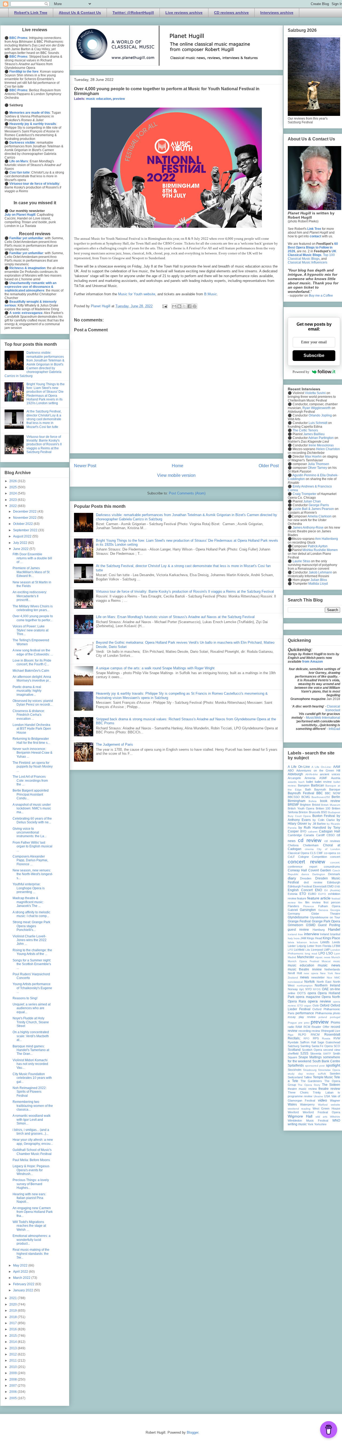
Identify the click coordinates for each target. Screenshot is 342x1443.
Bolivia (313, 801)
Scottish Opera (312, 1049)
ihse (300, 934)
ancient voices (330, 774)
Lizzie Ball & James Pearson (313, 509)
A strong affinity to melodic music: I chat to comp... (31, 914)
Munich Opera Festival (303, 961)
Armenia (310, 778)
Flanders (293, 906)
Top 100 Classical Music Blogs (311, 257)
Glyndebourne (298, 917)
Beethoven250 (321, 797)
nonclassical (295, 981)
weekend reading (299, 1108)
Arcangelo (294, 778)
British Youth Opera (301, 808)
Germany (294, 913)
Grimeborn (295, 925)
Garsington (308, 910)
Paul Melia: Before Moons (31, 1160)
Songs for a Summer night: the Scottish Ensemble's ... (32, 964)
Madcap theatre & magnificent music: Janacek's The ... (28, 902)
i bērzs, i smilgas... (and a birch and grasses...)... (31, 1131)
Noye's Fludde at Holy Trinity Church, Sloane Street (31, 1022)
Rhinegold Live (330, 1030)
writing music (297, 1124)
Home (177, 465)
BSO (324, 812)
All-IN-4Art (311, 774)
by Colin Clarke (324, 819)
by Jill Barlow (316, 823)
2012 (13, 1354)
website (335, 1104)
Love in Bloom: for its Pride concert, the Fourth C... (32, 662)
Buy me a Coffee (321, 295)
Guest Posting (329, 925)
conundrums (332, 866)
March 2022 (22, 1278)
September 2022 (25, 530)
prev (306, 1022)
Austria (335, 778)
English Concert (300, 890)
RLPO (302, 1034)
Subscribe (314, 355)
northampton (305, 985)
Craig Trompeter (304, 494)
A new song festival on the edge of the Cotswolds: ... (33, 652)
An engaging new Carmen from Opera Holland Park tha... (33, 1212)
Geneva (323, 910)
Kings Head (314, 938)
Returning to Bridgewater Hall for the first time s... (31, 740)
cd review (309, 840)
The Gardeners (311, 1081)
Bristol (316, 804)
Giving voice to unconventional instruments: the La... (29, 832)
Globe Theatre (325, 913)
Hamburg (319, 929)
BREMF (293, 805)
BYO (303, 831)
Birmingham (296, 801)
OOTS (301, 993)
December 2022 (25, 511)
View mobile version (176, 475)
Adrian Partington (321, 438)
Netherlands (332, 969)
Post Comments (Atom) (187, 493)
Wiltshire (335, 1116)
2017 (13, 1323)
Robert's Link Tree (30, 12)
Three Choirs (298, 1092)
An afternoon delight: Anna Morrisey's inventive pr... (32, 678)
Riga (290, 1034)
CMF (320, 853)
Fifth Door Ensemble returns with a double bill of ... (32, 558)
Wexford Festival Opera (321, 1112)
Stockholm (294, 1069)
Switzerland (295, 1077)
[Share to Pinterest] (194, 306)
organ (307, 1005)
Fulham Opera (329, 906)
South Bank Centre (326, 1061)
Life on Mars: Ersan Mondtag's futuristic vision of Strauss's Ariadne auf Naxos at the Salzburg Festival (175, 617)
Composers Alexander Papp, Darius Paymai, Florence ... (30, 860)
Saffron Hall (308, 1042)
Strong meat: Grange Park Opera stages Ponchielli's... (31, 926)
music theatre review (305, 969)
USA (327, 1096)
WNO (336, 1120)
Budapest (334, 812)
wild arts (321, 1116)
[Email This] (174, 306)
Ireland (324, 934)
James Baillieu (314, 434)
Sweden (335, 1073)
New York (326, 973)
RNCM (315, 1034)
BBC (319, 793)
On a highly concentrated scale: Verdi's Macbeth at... (31, 1036)
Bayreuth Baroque (327, 789)
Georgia (335, 910)
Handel (334, 929)
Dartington (318, 874)
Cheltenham (310, 845)
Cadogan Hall (329, 831)
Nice (329, 977)
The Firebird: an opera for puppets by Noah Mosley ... (33, 766)
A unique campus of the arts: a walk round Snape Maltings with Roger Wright (155, 668)
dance (305, 874)
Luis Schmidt (318, 423)
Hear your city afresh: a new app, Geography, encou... (33, 1141)
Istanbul (335, 934)
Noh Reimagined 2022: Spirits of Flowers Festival (29, 1092)
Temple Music (323, 1077)
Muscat (326, 961)
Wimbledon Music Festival (308, 1120)
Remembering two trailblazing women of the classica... (33, 1105)
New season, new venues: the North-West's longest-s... (33, 874)
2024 (13, 493)
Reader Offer (320, 1026)
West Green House (326, 1108)
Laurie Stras (301, 561)
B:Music (210, 294)
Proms (335, 1022)
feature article (319, 898)
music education (98, 99)
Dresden (305, 878)
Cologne (303, 856)
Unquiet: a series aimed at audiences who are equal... (31, 1008)
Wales (292, 1104)
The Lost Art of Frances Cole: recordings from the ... (30, 780)
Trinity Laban (323, 1092)
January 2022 (23, 1290)
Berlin (336, 797)
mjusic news (322, 957)
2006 (13, 1392)
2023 (13, 500)
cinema (309, 849)
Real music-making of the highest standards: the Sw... (31, 1253)
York (310, 1124)
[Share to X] (184, 306)
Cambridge (295, 835)
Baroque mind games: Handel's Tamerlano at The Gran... (31, 1050)
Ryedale (293, 1042)
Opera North (331, 997)
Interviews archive (276, 12)
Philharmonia (323, 1013)
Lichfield (299, 949)
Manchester (305, 957)
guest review (298, 929)
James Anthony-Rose (308, 527)
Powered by (301, 372)
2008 (13, 1379)
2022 (13, 506)
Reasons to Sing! (25, 998)
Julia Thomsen (318, 464)
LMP (327, 949)
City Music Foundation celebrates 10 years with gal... (32, 1078)
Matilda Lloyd (318, 583)
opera (312, 993)
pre (300, 1022)
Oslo (316, 1005)
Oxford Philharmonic (326, 1009)
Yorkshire (320, 1124)
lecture (314, 942)
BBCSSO (294, 797)
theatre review (329, 1089)
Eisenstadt (320, 886)
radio (291, 1026)
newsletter (318, 977)
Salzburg (293, 1046)
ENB (337, 886)
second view (331, 1049)
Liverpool (317, 949)
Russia (326, 1038)
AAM (336, 767)
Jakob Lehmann (320, 572)
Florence (308, 906)
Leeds (324, 942)
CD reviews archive (231, 12)
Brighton (305, 804)
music (336, 961)
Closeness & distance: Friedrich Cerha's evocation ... (29, 715)
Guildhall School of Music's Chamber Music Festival (32, 1151)
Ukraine (318, 1096)
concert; (335, 862)
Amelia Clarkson (320, 516)
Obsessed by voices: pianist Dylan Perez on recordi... (33, 702)
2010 (13, 1367)
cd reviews (332, 841)
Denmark (334, 874)
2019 (13, 1310)
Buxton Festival (323, 816)
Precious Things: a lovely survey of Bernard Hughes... (31, 1184)
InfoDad (334, 729)
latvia (291, 942)
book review (330, 801)
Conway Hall (297, 870)
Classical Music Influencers (307, 262)
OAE (325, 989)
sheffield (293, 1053)
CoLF (291, 856)
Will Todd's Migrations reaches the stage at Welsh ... (29, 1226)
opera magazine (308, 997)
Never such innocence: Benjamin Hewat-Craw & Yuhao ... (32, 752)
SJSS (304, 1053)
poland (322, 1017)
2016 (13, 1329)
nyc (301, 989)
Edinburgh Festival (300, 886)
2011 (13, 1360)
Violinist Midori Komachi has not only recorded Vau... (30, 1064)
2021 (13, 1298)
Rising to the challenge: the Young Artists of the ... (32, 952)
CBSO (331, 835)
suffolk (322, 1073)
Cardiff (320, 835)
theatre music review (302, 1088)
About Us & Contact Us (80, 12)
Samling (305, 1046)
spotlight (333, 1065)
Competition (319, 856)
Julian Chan (312, 501)
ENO (318, 890)
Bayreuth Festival (301, 793)
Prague (292, 1022)
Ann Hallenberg (326, 539)
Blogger (192, 1432)
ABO (291, 770)
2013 (13, 1348)
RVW (336, 1038)
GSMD (311, 925)
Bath (308, 789)
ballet (309, 781)
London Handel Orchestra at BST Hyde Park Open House (32, 728)
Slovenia (315, 1053)
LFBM (336, 945)
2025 (13, 487)
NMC (337, 977)
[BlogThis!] (179, 306)
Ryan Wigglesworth (316, 408)
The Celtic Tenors (305, 430)
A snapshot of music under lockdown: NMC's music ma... (32, 808)
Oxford (324, 1005)
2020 (13, 1304)
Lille (307, 949)
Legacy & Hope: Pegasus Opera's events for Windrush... (31, 1170)
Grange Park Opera (326, 921)
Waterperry (307, 1104)
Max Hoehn (313, 456)
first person (332, 902)
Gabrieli (293, 909)
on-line (335, 989)
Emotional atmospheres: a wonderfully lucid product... (31, 1239)
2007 (13, 1385)
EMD (330, 886)
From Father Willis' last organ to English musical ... (32, 846)
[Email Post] (164, 306)
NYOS (317, 989)
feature (301, 898)
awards (292, 781)
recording (304, 1030)
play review (307, 1017)
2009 (13, 1373)
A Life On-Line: (322, 766)
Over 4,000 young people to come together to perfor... (33, 618)
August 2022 (22, 536)
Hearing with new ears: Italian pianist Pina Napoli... (29, 1198)
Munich (335, 957)
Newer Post (85, 465)
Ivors (297, 938)
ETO (303, 894)
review (316, 1030)
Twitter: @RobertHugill (133, 12)
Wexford (293, 1112)
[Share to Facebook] (189, 306)
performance (305, 1013)
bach (301, 781)
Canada (309, 835)
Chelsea (293, 845)
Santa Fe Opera (322, 1046)
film (300, 902)
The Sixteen (331, 1085)
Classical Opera (298, 853)
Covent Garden (319, 870)
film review (313, 902)
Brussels (314, 812)
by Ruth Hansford (312, 827)
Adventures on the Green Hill (318, 770)
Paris (291, 1013)
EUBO (312, 893)
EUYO (322, 893)
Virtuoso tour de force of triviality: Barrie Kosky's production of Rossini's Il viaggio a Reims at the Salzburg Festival (185, 591)
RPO (306, 1038)
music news (329, 965)
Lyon (337, 953)
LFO (290, 949)
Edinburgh (333, 882)
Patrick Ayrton (318, 546)
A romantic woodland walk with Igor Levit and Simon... (31, 1119)
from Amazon (312, 661)
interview (311, 934)
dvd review (313, 882)
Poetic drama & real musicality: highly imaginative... (27, 691)
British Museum (330, 804)
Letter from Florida (319, 945)
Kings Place (331, 938)
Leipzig (301, 945)
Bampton (303, 785)
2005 (13, 1398)
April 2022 (21, 1271)
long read (311, 953)
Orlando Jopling (320, 415)
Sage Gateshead (328, 1042)
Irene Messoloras (321, 445)
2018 (13, 1317)
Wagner (335, 1100)
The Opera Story (309, 1084)
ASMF (323, 778)
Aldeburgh (295, 774)
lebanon (302, 942)
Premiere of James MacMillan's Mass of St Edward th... (31, 572)
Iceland (292, 934)
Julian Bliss (318, 580)
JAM (303, 938)
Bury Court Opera (299, 816)
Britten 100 (323, 808)
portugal (335, 1017)
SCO (337, 1046)
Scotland (294, 1050)
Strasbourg (310, 1069)
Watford (323, 1104)
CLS (313, 853)
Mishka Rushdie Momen (320, 550)
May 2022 (20, 1265)
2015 (13, 1336)
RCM (307, 1026)
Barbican (317, 785)
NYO (308, 989)
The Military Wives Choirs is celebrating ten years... (33, 608)
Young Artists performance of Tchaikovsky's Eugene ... (32, 988)
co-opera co (332, 853)
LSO (329, 953)
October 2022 (23, 524)
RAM (299, 1026)
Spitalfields (296, 1065)
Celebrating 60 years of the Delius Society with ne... (32, 820)
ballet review (323, 781)
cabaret (312, 831)
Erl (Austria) (332, 890)
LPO (321, 953)
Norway (293, 989)
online (291, 993)
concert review (306, 861)
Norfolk (309, 982)
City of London (328, 849)
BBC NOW (332, 793)
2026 (13, 481)
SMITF (327, 1053)
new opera (311, 973)
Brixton (303, 812)
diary (292, 878)
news (304, 977)
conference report (302, 866)
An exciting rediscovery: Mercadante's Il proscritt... (30, 596)
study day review (301, 1073)
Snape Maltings (310, 1057)
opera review (319, 1001)
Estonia (292, 893)
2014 (13, 1342)
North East (324, 981)
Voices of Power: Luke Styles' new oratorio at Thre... (30, 630)
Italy (290, 938)
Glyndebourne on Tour (325, 917)
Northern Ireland (327, 985)
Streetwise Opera (329, 1069)
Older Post (269, 465)
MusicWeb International (323, 717)
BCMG (305, 797)
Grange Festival (299, 921)
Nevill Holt (295, 973)
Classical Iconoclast (332, 708)
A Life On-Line (299, 767)
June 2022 (21, 549)
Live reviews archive (184, 12)
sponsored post (315, 1065)
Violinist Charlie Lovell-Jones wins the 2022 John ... (29, 940)
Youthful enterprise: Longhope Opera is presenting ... (29, 888)
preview (119, 99)
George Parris (319, 505)
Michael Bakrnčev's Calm (31, 671)
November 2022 (25, 518)
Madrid (292, 957)
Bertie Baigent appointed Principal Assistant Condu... (31, 794)
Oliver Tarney (317, 468)
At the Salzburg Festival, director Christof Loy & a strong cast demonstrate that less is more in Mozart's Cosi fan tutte (43, 419)
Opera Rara (297, 1001)
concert (335, 856)
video (322, 1100)
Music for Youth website (136, 294)
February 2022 (24, 1284)
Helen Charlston (328, 449)
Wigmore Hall (300, 1116)
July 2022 (20, 543)
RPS (316, 1038)
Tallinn (308, 1077)
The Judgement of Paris (114, 744)
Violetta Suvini (315, 393)
